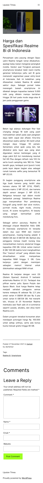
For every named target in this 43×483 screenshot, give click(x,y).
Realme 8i (7, 355)
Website (7, 444)
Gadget (29, 344)
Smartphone (16, 355)
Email (6, 433)
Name (6, 422)
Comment (8, 394)
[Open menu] (38, 4)
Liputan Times (9, 5)
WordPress (27, 478)
